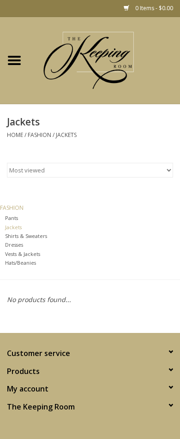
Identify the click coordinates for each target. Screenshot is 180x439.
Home (15, 135)
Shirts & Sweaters (26, 235)
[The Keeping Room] (104, 60)
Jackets (66, 135)
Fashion (39, 135)
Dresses (14, 244)
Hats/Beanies (20, 262)
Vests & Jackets (22, 253)
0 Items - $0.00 (153, 8)
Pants (11, 217)
